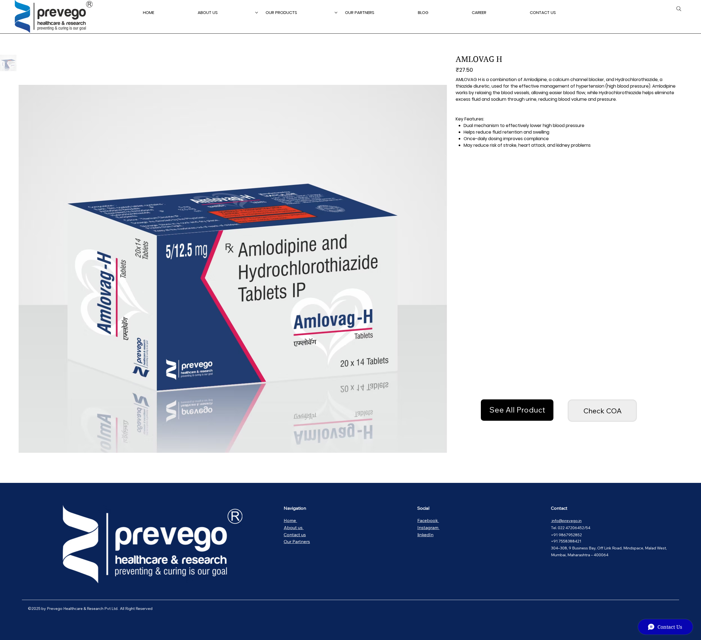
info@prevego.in (566, 520)
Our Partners (297, 541)
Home (290, 520)
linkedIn (425, 534)
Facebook (428, 520)
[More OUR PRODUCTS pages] (336, 12)
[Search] (679, 9)
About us (294, 527)
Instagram (428, 527)
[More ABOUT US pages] (256, 12)
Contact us (295, 534)
